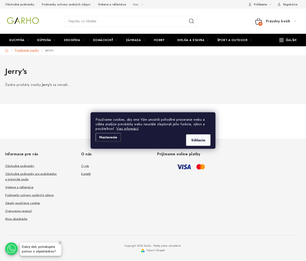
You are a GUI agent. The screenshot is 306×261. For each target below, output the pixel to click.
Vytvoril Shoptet (156, 250)
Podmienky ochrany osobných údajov (66, 4)
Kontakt (86, 174)
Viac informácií (127, 128)
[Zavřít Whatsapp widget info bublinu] (60, 242)
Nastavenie (108, 137)
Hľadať (191, 21)
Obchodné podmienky (19, 4)
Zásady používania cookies (22, 203)
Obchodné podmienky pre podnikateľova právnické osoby (31, 176)
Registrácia (290, 4)
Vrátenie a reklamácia (112, 4)
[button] (11, 248)
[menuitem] (19, 40)
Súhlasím (198, 140)
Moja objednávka (16, 219)
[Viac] (288, 40)
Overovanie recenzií (18, 211)
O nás (85, 166)
